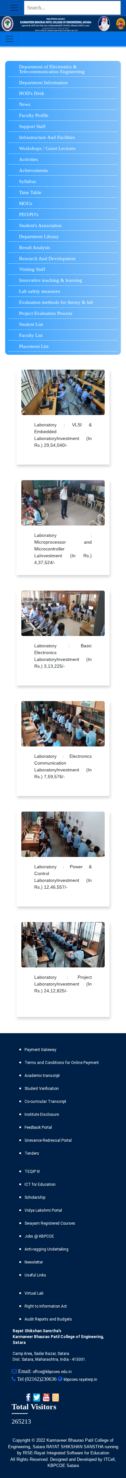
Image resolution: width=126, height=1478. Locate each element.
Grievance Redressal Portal (48, 1140)
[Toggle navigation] (14, 7)
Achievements (33, 170)
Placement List (33, 346)
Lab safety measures (39, 291)
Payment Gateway (40, 1049)
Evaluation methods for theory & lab (56, 302)
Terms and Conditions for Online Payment (62, 1062)
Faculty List (31, 335)
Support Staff (32, 126)
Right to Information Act (46, 1306)
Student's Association (40, 225)
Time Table (30, 192)
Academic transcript (42, 1075)
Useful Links (35, 1275)
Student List (31, 324)
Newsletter (34, 1262)
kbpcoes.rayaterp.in (80, 1379)
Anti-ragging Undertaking (46, 1249)
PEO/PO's (28, 214)
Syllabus (27, 181)
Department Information (43, 82)
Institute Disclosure (42, 1114)
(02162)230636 (41, 1379)
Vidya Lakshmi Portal (43, 1210)
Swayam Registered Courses (50, 1223)
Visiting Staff (32, 269)
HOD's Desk (31, 93)
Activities (28, 159)
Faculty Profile (33, 115)
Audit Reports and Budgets (48, 1319)
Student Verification (42, 1088)
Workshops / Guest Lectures (47, 148)
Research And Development (47, 258)
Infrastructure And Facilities (47, 137)
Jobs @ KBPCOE (39, 1236)
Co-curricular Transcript (45, 1101)
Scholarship (35, 1197)
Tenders (32, 1153)
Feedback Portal (38, 1127)
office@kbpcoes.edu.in (52, 1371)
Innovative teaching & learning (50, 280)
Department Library (39, 236)
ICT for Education (40, 1184)
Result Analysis (34, 247)
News (24, 104)
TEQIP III (32, 1171)
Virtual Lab (34, 1293)
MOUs (25, 203)
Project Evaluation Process (45, 313)
